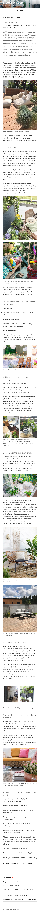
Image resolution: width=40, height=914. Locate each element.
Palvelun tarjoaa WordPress (11, 909)
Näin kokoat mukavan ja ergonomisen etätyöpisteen (20, 899)
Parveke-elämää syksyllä (11, 886)
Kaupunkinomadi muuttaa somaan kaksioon (17, 882)
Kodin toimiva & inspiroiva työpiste (18, 863)
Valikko (21, 10)
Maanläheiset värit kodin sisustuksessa (16, 895)
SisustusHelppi (14, 2)
